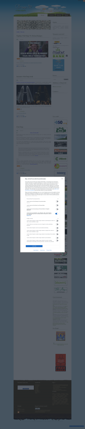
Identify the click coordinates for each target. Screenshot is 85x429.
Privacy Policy (49, 250)
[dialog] (42, 214)
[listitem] (42, 198)
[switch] (56, 201)
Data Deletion (35, 250)
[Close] (62, 179)
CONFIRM (34, 246)
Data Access (42, 250)
